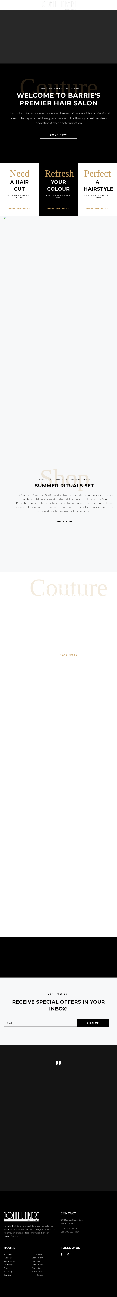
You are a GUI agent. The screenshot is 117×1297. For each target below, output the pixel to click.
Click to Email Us (69, 1228)
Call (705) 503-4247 (70, 1231)
